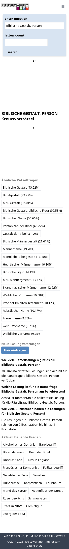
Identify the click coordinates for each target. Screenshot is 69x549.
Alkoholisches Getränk (19, 444)
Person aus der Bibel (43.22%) (24, 226)
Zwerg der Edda (14, 514)
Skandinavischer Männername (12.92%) (30, 287)
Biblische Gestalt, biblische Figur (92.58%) (32, 210)
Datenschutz (34, 545)
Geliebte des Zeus (15, 475)
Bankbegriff (47, 444)
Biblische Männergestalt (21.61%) (26, 241)
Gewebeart (40, 475)
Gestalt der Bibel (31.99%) (21, 234)
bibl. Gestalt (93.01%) (18, 203)
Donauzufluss (12, 460)
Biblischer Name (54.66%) (21, 218)
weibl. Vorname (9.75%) (19, 326)
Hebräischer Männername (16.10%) (27, 264)
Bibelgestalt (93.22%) (17, 195)
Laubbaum (53, 483)
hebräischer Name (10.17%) (22, 311)
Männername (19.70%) (18, 249)
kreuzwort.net (34, 541)
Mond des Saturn (15, 491)
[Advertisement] (34, 84)
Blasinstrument (14, 452)
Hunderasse (11, 483)
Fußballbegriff (53, 468)
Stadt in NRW (12, 506)
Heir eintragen (15, 350)
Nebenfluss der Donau (47, 491)
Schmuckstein (38, 498)
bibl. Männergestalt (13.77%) (23, 280)
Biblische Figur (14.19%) (19, 272)
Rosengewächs (13, 498)
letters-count (14, 35)
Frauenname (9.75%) (17, 318)
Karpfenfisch (33, 483)
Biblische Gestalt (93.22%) (21, 187)
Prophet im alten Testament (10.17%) (29, 303)
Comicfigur (34, 506)
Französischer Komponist (21, 468)
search (12, 52)
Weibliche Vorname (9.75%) (22, 334)
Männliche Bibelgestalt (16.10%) (25, 257)
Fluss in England (38, 460)
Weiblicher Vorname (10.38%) (23, 295)
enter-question (16, 19)
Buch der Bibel (39, 452)
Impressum (53, 541)
